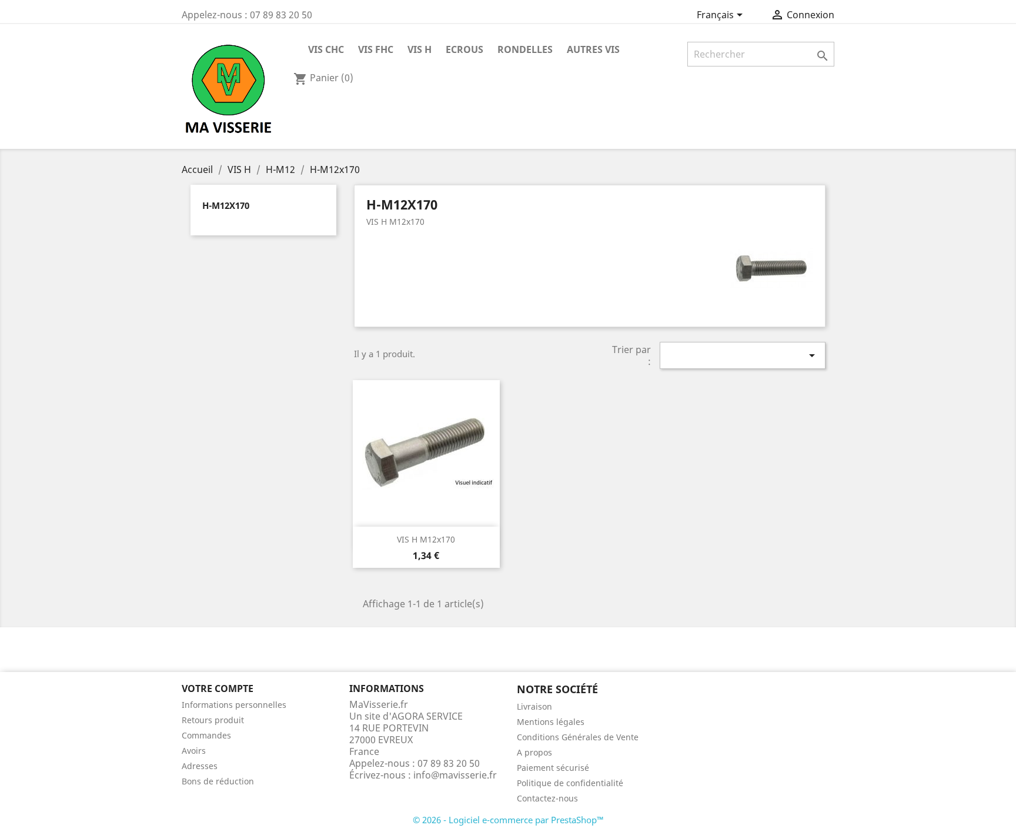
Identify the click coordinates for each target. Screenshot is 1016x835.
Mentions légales (550, 721)
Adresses (200, 765)
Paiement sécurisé (553, 767)
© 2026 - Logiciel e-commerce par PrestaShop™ (508, 820)
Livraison (534, 706)
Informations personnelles (234, 704)
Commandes (206, 735)
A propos (534, 752)
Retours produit (213, 720)
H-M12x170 (225, 205)
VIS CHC (326, 49)
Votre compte (217, 688)
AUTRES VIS (593, 49)
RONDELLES (525, 49)
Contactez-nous (547, 798)
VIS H (419, 49)
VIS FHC (375, 49)
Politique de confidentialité (570, 783)
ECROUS (464, 49)
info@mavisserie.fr (455, 775)
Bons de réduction (218, 781)
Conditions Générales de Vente (578, 737)
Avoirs (194, 750)
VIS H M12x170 (426, 539)
